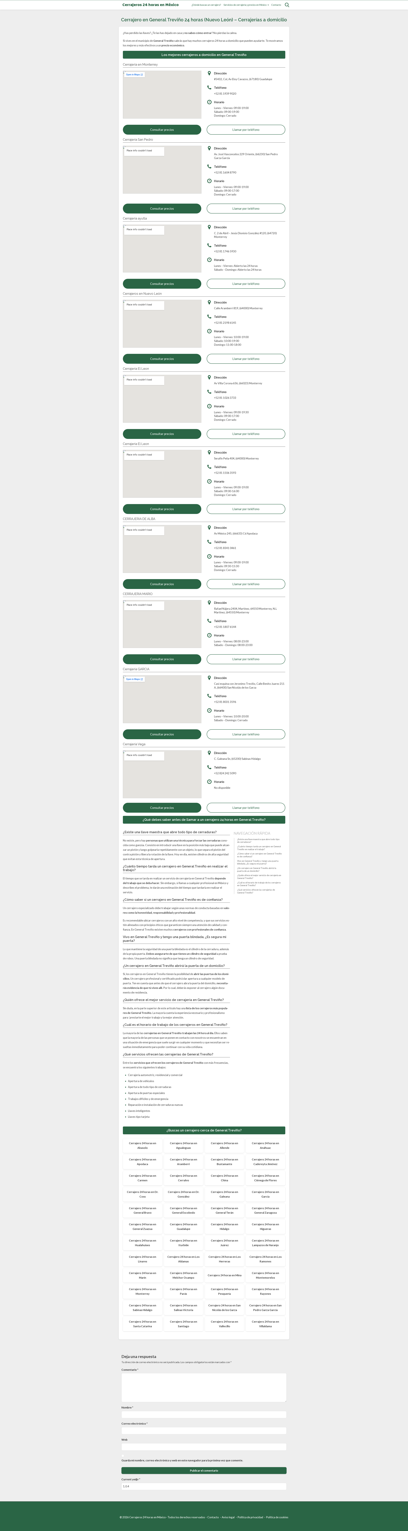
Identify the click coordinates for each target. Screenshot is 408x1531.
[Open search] (287, 5)
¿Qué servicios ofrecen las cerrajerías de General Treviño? (256, 891)
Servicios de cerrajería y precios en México (245, 5)
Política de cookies (277, 1517)
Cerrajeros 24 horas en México (150, 5)
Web (124, 1439)
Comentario (129, 1369)
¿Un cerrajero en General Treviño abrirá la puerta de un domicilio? (256, 869)
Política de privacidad (250, 1517)
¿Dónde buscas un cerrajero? (206, 5)
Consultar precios (162, 129)
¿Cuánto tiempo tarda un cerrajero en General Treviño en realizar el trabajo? (259, 848)
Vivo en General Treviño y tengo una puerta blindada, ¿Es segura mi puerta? (257, 862)
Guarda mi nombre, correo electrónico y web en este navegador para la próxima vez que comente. (182, 1460)
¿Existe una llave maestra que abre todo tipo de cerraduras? (258, 840)
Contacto (276, 5)
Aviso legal (228, 1517)
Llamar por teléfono (245, 129)
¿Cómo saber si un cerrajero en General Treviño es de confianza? (259, 855)
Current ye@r (130, 1479)
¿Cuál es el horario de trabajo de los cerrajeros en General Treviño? (259, 884)
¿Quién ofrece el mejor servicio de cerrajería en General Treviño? (259, 877)
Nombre (127, 1407)
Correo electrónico (134, 1423)
